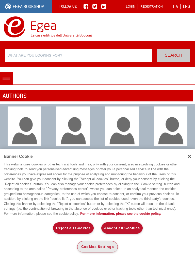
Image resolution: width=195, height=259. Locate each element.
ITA (175, 6)
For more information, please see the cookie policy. (120, 213)
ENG (186, 6)
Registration (151, 6)
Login (130, 6)
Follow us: (68, 6)
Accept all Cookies (122, 228)
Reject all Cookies (73, 228)
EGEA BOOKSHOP (28, 6)
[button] (6, 78)
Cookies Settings (97, 247)
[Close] (189, 156)
